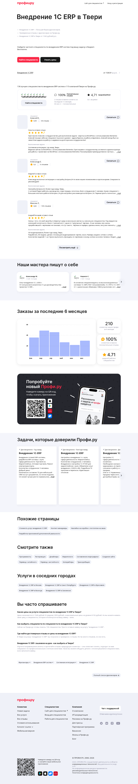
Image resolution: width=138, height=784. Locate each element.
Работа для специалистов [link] (56, 719)
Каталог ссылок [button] (24, 727)
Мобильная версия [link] (25, 731)
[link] (28, 59)
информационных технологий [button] (84, 764)
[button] (112, 117)
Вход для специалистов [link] (55, 715)
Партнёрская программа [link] (83, 727)
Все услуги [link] (22, 715)
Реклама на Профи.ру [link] (82, 719)
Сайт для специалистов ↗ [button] (56, 711)
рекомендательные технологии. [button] (85, 770)
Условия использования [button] (28, 723)
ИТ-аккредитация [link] (80, 715)
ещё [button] (64, 287)
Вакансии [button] (76, 731)
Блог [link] (74, 739)
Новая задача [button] (23, 711)
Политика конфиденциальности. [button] (85, 773)
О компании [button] (77, 711)
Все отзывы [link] (22, 719)
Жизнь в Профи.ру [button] (80, 735)
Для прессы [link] (77, 723)
